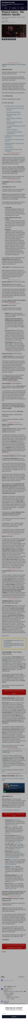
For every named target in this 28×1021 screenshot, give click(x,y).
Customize (14, 8)
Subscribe (14, 1016)
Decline (22, 8)
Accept (5, 8)
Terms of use (16, 4)
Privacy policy (9, 4)
